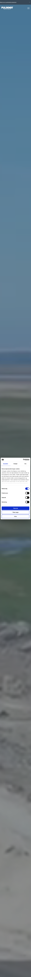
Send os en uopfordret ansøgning (8, 2)
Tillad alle (15, 508)
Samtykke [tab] (5, 463)
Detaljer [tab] (16, 463)
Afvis (15, 516)
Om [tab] (25, 463)
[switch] (27, 493)
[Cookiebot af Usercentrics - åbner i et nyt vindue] (23, 460)
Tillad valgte (15, 512)
